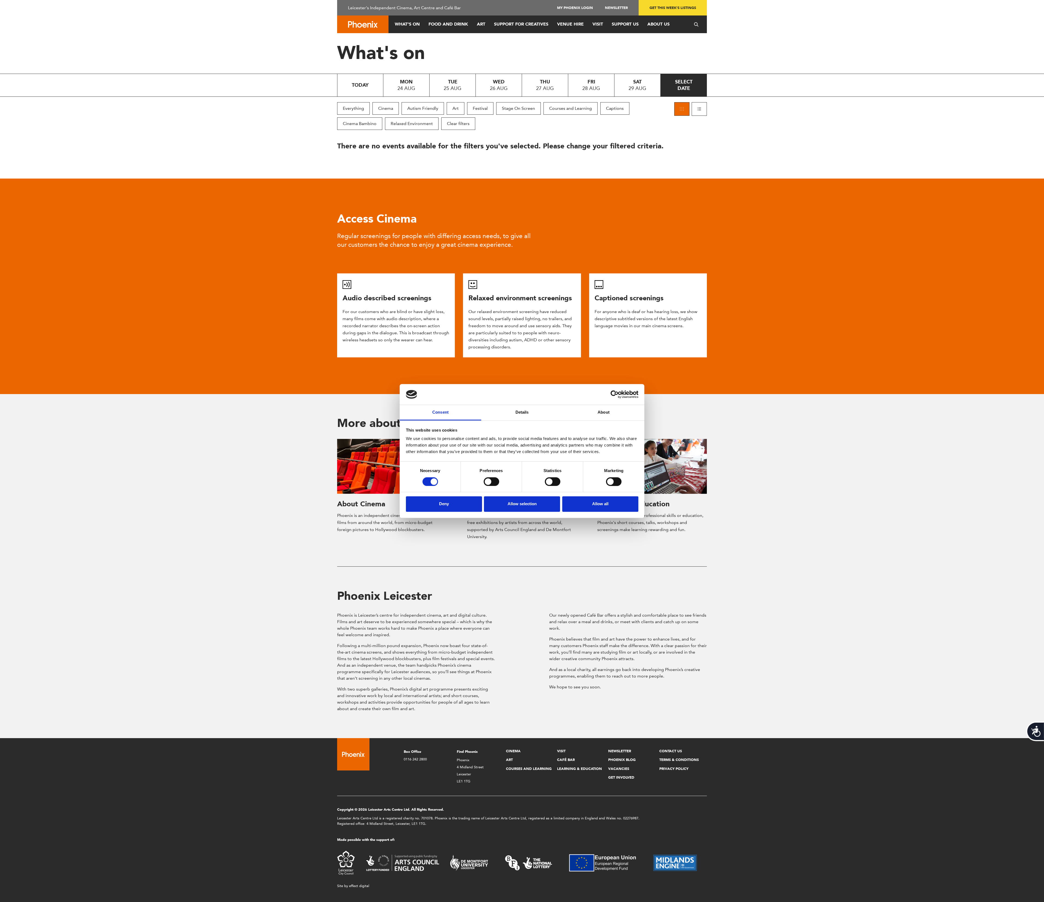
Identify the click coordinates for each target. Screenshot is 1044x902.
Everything (353, 108)
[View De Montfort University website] (469, 862)
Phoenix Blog (622, 760)
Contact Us (670, 751)
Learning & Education (579, 769)
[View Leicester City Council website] (346, 862)
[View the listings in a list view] (699, 109)
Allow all (600, 503)
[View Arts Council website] (402, 862)
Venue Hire (570, 24)
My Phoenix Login (575, 8)
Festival (480, 108)
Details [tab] (522, 412)
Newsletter (616, 8)
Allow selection (522, 503)
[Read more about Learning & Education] (652, 466)
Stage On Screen (518, 108)
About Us (658, 24)
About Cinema (361, 504)
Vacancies (618, 769)
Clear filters (458, 123)
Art (481, 24)
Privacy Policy (673, 769)
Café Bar (566, 760)
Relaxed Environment (412, 123)
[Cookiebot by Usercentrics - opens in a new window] (614, 394)
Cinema (385, 108)
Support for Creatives (521, 24)
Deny (444, 503)
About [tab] (604, 412)
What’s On (407, 24)
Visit (597, 24)
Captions (615, 108)
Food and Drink (448, 24)
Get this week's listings (673, 8)
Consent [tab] (440, 412)
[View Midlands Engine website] (675, 862)
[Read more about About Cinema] (392, 466)
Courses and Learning (570, 108)
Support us (625, 24)
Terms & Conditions (679, 760)
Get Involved (621, 777)
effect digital (359, 886)
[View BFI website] (528, 862)
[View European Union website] (605, 862)
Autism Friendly (422, 108)
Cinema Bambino (360, 123)
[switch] (491, 481)
